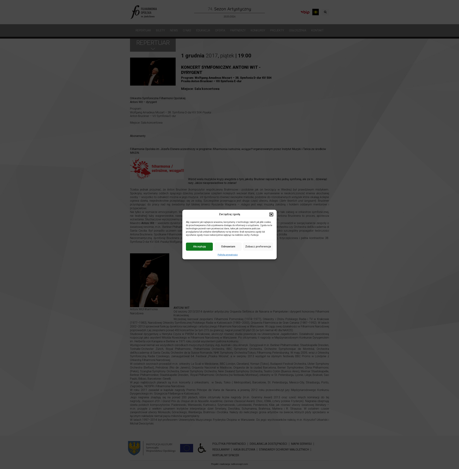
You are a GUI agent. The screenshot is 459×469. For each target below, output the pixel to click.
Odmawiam (228, 246)
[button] (271, 214)
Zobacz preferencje (258, 246)
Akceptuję (199, 246)
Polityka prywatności (228, 255)
